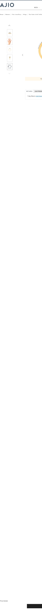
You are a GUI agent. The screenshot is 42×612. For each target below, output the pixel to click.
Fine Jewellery (16, 14)
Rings (25, 14)
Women (7, 14)
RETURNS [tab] (29, 91)
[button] (9, 25)
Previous (22, 54)
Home (1, 14)
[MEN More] (39, 7)
